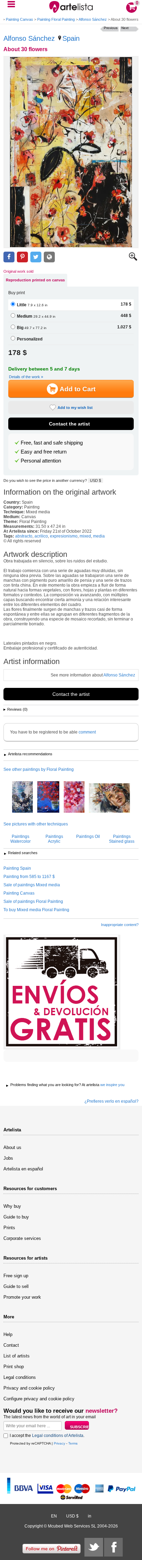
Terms (73, 1443)
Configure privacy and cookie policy (38, 1398)
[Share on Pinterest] (22, 257)
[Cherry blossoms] (22, 797)
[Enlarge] (133, 259)
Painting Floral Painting (56, 19)
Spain (71, 38)
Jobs (8, 1158)
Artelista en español (23, 1168)
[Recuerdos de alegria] (48, 797)
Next (125, 28)
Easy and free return (44, 452)
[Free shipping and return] (61, 992)
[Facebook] (113, 1547)
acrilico (41, 536)
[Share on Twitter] (35, 257)
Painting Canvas (19, 19)
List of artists (16, 1355)
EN (54, 1516)
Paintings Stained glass (121, 839)
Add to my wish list (75, 407)
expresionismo (64, 536)
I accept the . (47, 1435)
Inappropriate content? (120, 925)
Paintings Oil (88, 836)
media (99, 536)
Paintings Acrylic (54, 839)
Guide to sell (16, 1286)
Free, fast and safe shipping (52, 443)
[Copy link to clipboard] (49, 257)
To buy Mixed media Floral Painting (36, 909)
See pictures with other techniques (35, 824)
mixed (85, 536)
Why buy (12, 1206)
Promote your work (22, 1297)
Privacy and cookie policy (29, 1388)
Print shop (13, 1366)
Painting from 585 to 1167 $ (29, 876)
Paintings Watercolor (20, 839)
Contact (11, 1345)
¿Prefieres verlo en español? (111, 1101)
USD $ (95, 480)
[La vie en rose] (74, 797)
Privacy (59, 1443)
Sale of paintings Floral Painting (33, 901)
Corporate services (22, 1238)
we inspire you (112, 1085)
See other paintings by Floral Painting (38, 769)
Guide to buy (16, 1217)
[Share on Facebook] (8, 257)
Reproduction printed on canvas (35, 280)
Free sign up (15, 1275)
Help (7, 1334)
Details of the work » (26, 377)
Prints (9, 1227)
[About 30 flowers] (71, 152)
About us (12, 1147)
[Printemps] (109, 798)
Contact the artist (69, 424)
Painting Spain (17, 868)
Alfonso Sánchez (93, 19)
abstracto (23, 536)
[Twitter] (93, 1547)
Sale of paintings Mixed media (31, 884)
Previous (111, 28)
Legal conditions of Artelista (57, 1435)
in (89, 1516)
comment (87, 732)
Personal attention (41, 461)
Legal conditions (19, 1377)
